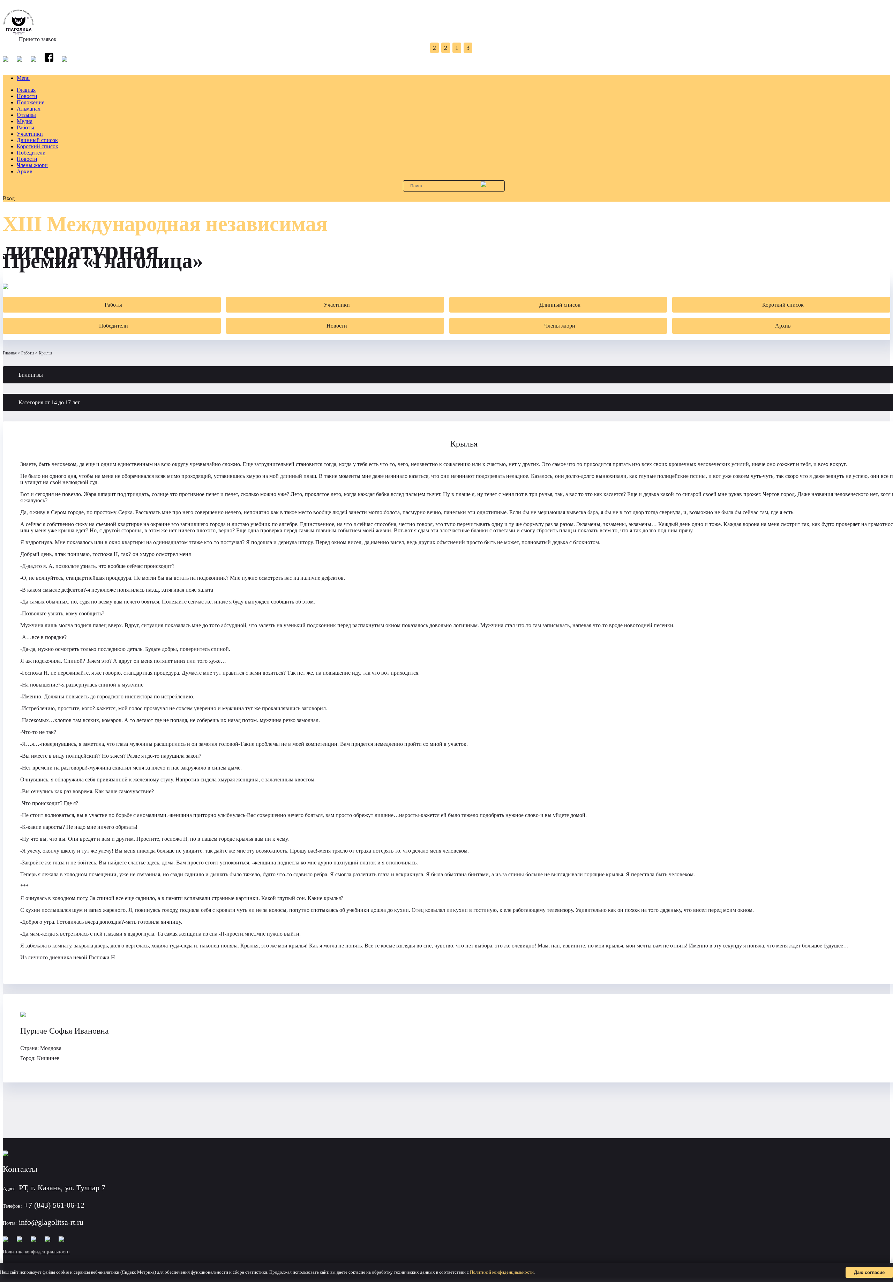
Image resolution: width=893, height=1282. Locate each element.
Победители (31, 153)
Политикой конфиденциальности (502, 1272)
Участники (30, 134)
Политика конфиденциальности (36, 1251)
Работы (25, 127)
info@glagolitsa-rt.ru (51, 1222)
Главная (26, 90)
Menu (23, 78)
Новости (27, 96)
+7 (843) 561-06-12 (54, 1205)
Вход (9, 198)
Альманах (28, 109)
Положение (30, 102)
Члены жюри (32, 165)
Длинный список (37, 140)
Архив (24, 171)
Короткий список (37, 146)
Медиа (24, 121)
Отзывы (26, 115)
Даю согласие (869, 1272)
